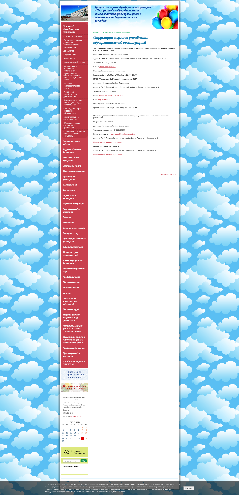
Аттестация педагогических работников (70, 301)
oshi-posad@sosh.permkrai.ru (111, 95)
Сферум (66, 292)
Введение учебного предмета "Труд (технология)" (71, 317)
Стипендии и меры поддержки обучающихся (72, 111)
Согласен (188, 488)
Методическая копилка (74, 171)
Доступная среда (71, 233)
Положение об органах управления (107, 142)
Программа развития (74, 347)
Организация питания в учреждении (74, 240)
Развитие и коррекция (73, 203)
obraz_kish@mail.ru (107, 67)
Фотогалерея (69, 190)
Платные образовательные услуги (71, 86)
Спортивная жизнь (72, 165)
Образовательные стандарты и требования (71, 125)
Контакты (68, 222)
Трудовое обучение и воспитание (72, 151)
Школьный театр (71, 282)
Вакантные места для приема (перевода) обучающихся (73, 102)
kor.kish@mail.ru (75, 416)
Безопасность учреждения (69, 197)
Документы (68, 51)
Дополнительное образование (71, 159)
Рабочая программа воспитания (73, 262)
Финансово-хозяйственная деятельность (70, 94)
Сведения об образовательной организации (71, 29)
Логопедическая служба (74, 227)
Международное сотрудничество (71, 118)
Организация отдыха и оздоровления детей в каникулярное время (74, 339)
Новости (67, 217)
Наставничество (71, 287)
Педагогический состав (74, 62)
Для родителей (70, 184)
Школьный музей (71, 309)
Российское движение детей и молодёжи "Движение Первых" (73, 328)
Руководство (69, 59)
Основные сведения (72, 36)
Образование (69, 55)
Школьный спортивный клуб (74, 270)
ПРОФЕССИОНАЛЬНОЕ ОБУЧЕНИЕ (74, 363)
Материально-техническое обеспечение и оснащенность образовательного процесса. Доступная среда (73, 73)
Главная (95, 32)
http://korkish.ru (104, 99)
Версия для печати (168, 175)
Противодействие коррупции (71, 210)
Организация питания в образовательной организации (74, 133)
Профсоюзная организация (69, 178)
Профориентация (71, 276)
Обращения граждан (73, 246)
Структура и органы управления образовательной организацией (72, 43)
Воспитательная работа (71, 142)
